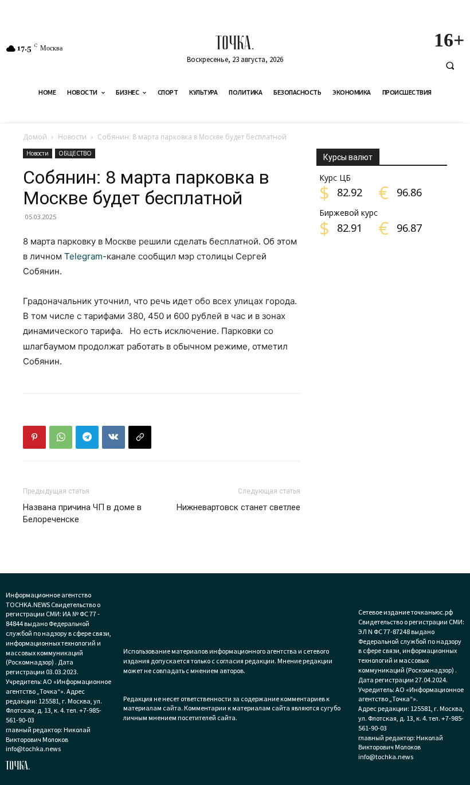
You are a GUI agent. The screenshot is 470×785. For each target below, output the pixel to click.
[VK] (113, 437)
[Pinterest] (34, 437)
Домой (35, 137)
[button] (450, 65)
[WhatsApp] (60, 437)
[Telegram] (87, 437)
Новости (72, 137)
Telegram (83, 256)
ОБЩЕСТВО (75, 153)
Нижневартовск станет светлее (238, 507)
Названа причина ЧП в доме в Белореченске (82, 513)
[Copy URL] (139, 437)
